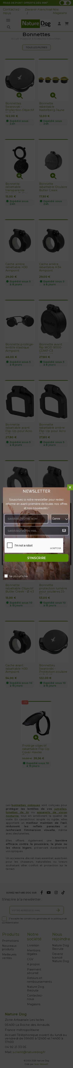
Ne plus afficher (18, 576)
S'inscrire (36, 558)
